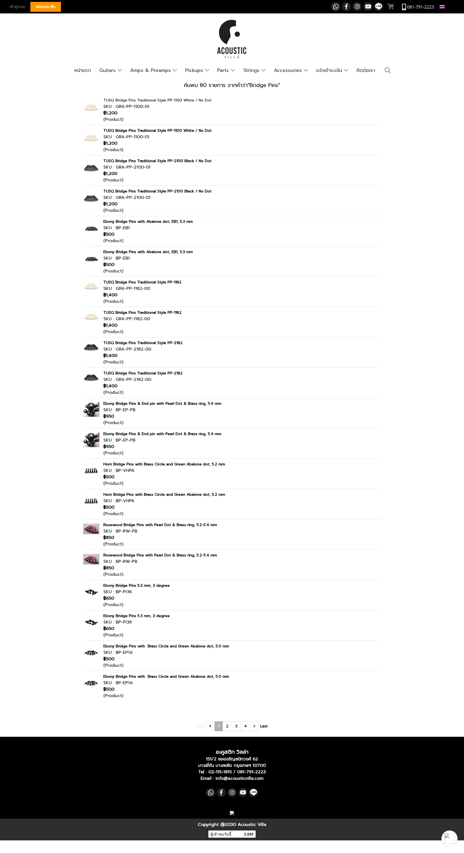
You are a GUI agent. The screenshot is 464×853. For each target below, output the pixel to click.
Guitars (108, 70)
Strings (252, 70)
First (200, 726)
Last (264, 726)
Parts (224, 70)
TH (449, 6)
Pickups (195, 70)
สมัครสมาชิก (46, 7)
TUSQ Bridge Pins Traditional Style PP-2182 (143, 343)
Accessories (289, 70)
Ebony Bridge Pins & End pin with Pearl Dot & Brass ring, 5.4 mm (162, 403)
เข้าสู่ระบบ (17, 7)
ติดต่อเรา (365, 70)
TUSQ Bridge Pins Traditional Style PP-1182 (142, 282)
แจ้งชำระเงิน (330, 70)
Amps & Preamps (151, 70)
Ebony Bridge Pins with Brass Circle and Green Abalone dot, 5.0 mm (166, 646)
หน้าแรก (82, 70)
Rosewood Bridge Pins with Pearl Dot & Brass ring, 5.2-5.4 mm (160, 525)
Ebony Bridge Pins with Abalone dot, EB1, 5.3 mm (148, 221)
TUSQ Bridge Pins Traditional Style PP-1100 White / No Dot (157, 100)
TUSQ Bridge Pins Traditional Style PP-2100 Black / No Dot (157, 161)
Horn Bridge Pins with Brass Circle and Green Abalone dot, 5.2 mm (164, 464)
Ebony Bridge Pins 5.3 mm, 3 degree (136, 585)
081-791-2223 (251, 772)
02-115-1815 (220, 772)
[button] (449, 838)
